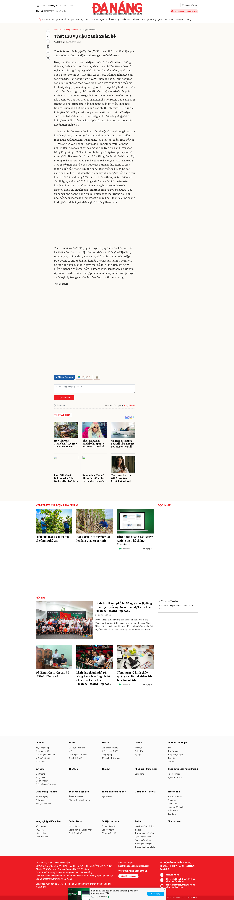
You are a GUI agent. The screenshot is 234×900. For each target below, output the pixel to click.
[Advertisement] (94, 226)
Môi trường (40, 774)
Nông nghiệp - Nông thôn (48, 821)
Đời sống (115, 19)
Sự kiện (138, 755)
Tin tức (138, 830)
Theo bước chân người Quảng (177, 19)
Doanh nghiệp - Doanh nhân (80, 830)
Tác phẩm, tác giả (175, 755)
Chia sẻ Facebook (65, 377)
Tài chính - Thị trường (111, 758)
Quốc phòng (41, 800)
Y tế (108, 19)
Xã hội (55, 19)
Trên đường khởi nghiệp (145, 847)
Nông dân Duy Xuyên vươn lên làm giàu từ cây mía (93, 538)
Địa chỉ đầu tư (74, 826)
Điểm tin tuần (173, 810)
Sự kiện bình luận (110, 821)
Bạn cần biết (107, 797)
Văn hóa (171, 761)
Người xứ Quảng (175, 777)
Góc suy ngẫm (108, 830)
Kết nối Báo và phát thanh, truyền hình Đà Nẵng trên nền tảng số (177, 865)
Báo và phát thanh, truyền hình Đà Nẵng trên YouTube (180, 886)
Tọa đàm (172, 814)
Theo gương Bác (43, 751)
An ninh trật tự (42, 797)
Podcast (139, 821)
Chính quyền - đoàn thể (45, 755)
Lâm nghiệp (41, 833)
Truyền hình (174, 791)
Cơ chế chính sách (76, 833)
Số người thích (129, 405)
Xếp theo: (109, 405)
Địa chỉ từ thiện (42, 781)
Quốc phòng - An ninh (46, 791)
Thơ (169, 748)
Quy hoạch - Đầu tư (110, 748)
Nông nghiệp (41, 826)
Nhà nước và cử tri (43, 758)
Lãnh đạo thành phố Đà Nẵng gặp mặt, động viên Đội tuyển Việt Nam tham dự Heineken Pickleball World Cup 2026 (123, 607)
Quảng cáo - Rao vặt (145, 791)
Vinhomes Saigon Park (170, 606)
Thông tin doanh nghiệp (114, 791)
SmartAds (103, 897)
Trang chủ (58, 30)
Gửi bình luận (64, 398)
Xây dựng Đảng (42, 748)
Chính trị (46, 19)
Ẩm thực (138, 748)
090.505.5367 (180, 11)
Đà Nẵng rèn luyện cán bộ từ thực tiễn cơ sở (52, 674)
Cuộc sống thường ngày (46, 784)
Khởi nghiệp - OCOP (110, 751)
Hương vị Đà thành (175, 807)
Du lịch (70, 19)
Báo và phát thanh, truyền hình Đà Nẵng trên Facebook (180, 880)
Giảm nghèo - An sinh (78, 755)
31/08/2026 (45, 11)
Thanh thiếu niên (76, 758)
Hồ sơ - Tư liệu (174, 774)
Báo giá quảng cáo (128, 876)
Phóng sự (172, 800)
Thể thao (125, 19)
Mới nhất (62, 11)
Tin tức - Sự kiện (175, 797)
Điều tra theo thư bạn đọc (79, 800)
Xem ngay (155, 894)
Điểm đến (139, 751)
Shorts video (174, 821)
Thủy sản (40, 830)
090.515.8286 (192, 11)
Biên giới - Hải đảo (43, 803)
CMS (176, 898)
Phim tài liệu (173, 803)
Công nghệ (139, 774)
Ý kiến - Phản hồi (76, 797)
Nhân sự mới (41, 761)
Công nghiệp (107, 755)
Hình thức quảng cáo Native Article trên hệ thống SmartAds (135, 540)
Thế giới (135, 19)
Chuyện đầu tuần (109, 826)
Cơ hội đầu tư (75, 821)
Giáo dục (80, 19)
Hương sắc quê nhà (143, 837)
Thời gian (117, 405)
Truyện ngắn (173, 751)
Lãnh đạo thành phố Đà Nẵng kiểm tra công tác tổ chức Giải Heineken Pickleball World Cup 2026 (93, 678)
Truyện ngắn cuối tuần (144, 833)
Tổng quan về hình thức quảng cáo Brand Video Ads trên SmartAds (134, 676)
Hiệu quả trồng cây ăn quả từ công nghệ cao (52, 538)
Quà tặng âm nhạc (143, 840)
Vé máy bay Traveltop (169, 601)
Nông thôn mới (72, 30)
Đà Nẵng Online (172, 875)
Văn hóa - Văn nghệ (95, 19)
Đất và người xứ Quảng (144, 826)
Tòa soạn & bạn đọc (79, 791)
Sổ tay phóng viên (109, 833)
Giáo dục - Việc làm (77, 748)
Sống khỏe (40, 777)
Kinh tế (62, 19)
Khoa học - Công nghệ (151, 19)
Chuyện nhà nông (89, 30)
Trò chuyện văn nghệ (143, 844)
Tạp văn (171, 758)
